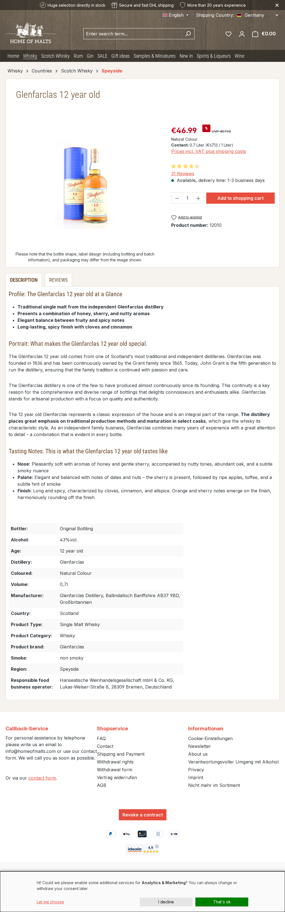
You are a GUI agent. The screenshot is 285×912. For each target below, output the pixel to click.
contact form (42, 778)
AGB (101, 785)
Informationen (205, 728)
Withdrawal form (114, 769)
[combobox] (132, 33)
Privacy (196, 769)
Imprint (195, 777)
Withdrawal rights (115, 762)
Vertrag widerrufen (117, 777)
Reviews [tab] (58, 280)
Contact (105, 746)
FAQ (101, 738)
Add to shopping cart (240, 198)
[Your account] (242, 33)
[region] (85, 184)
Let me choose (50, 901)
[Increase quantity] (198, 198)
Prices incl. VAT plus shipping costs (208, 151)
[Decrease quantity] (177, 198)
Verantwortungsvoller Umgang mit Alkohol (233, 762)
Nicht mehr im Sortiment (214, 785)
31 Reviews (182, 173)
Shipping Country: (215, 15)
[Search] (188, 33)
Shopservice (112, 728)
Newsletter (199, 746)
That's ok (222, 901)
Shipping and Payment (120, 754)
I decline (166, 901)
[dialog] (142, 891)
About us (198, 754)
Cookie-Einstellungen (210, 738)
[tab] (24, 280)
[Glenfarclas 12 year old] (85, 184)
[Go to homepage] (31, 32)
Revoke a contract (142, 815)
